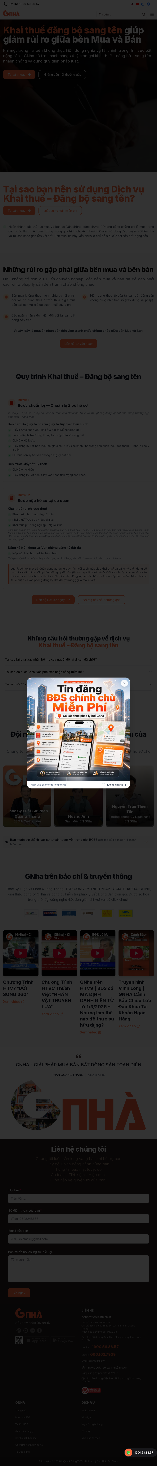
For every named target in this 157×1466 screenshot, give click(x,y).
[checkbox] (103, 784)
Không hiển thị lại (116, 784)
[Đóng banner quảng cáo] (124, 683)
